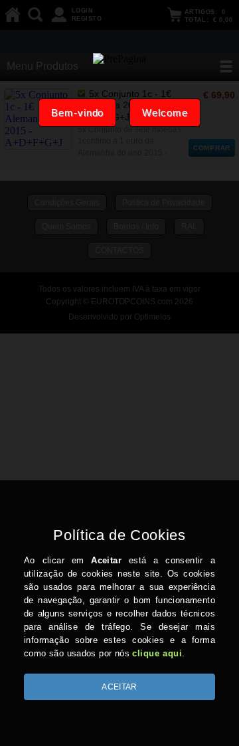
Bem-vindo (77, 112)
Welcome (164, 112)
